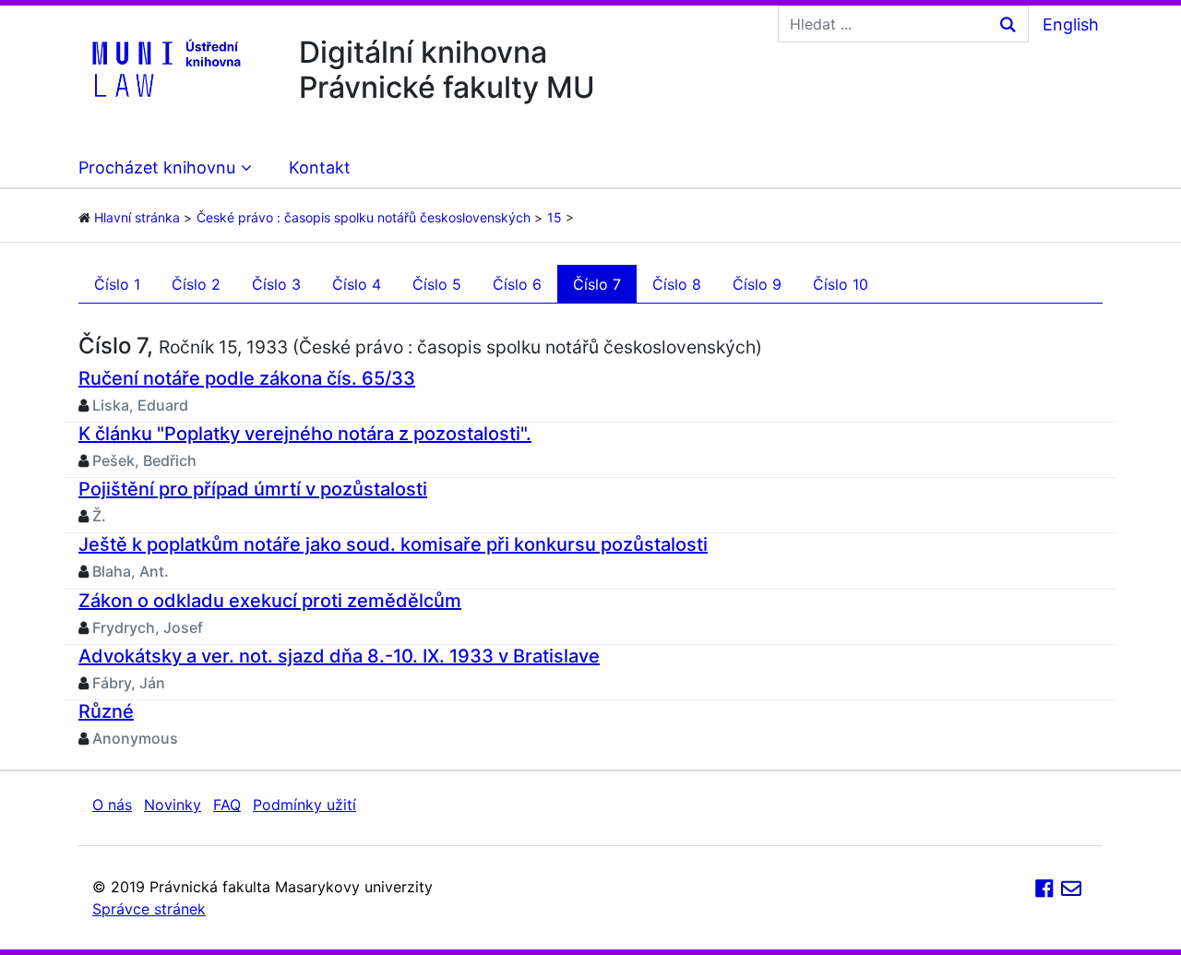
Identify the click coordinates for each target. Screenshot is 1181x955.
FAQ (227, 804)
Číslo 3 (276, 284)
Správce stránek (149, 909)
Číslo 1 (117, 284)
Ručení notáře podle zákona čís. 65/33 (246, 378)
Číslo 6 (517, 284)
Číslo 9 (757, 284)
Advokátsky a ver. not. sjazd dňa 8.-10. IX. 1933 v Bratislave (339, 656)
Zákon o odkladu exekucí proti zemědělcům (269, 601)
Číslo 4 (356, 284)
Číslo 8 (676, 284)
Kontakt (320, 167)
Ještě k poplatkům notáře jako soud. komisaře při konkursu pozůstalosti (393, 544)
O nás (112, 804)
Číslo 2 (196, 284)
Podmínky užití (304, 804)
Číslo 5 (436, 284)
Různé (106, 711)
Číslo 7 (597, 284)
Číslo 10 (840, 284)
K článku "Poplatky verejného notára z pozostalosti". (304, 434)
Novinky (172, 804)
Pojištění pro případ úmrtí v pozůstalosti (252, 489)
